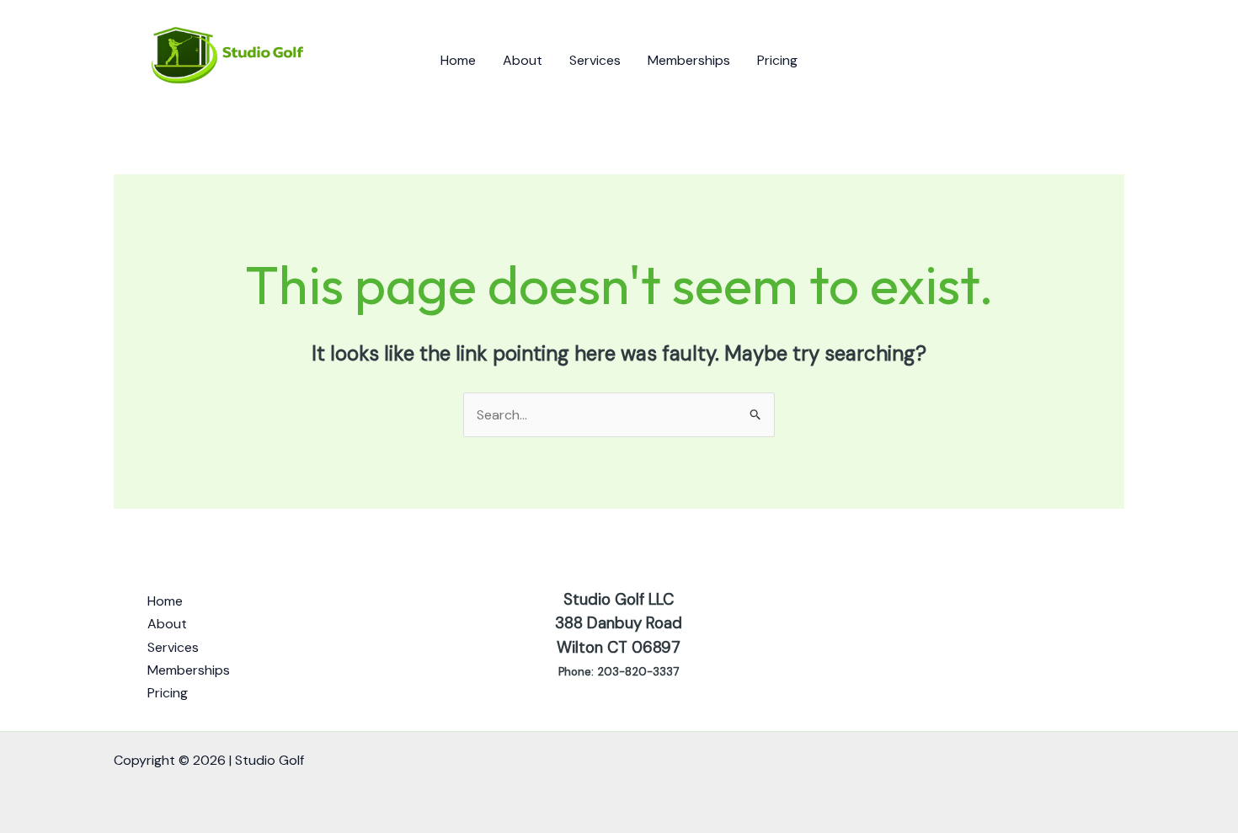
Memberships (689, 60)
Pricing (777, 60)
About (522, 60)
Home (458, 60)
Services (595, 60)
